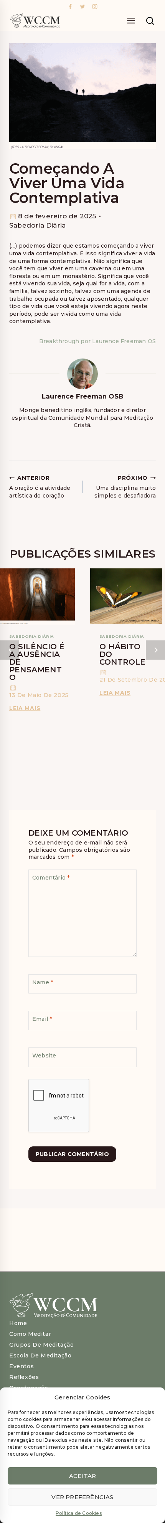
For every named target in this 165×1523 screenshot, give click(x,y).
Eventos (21, 1366)
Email (42, 1018)
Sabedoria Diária (37, 225)
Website (44, 1055)
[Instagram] (94, 6)
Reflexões (24, 1377)
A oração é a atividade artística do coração (39, 486)
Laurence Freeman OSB (82, 396)
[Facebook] (70, 6)
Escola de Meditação (40, 1355)
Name (42, 982)
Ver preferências (82, 1497)
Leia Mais (26, 708)
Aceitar (82, 1475)
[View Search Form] (150, 21)
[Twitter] (82, 6)
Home (18, 1323)
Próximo (155, 650)
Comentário (50, 877)
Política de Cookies (79, 1513)
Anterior (9, 650)
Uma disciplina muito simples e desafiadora (125, 486)
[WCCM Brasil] (34, 21)
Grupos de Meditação (41, 1344)
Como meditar (30, 1333)
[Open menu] (131, 21)
